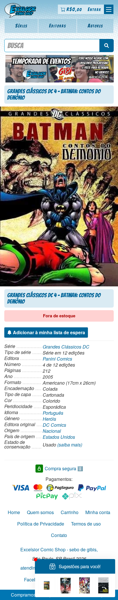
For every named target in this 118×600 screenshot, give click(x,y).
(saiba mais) (69, 444)
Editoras (57, 25)
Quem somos (40, 512)
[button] (108, 9)
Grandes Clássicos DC (66, 346)
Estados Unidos (59, 437)
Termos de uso (86, 523)
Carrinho (69, 512)
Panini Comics (57, 358)
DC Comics (54, 425)
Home (14, 512)
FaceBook (34, 579)
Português (53, 413)
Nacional (52, 431)
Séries (21, 25)
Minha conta (97, 512)
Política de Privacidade (40, 523)
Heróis (49, 419)
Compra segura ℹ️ (64, 468)
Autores (95, 25)
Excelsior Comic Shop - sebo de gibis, (59, 549)
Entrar (94, 9)
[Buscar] (106, 45)
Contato (59, 535)
